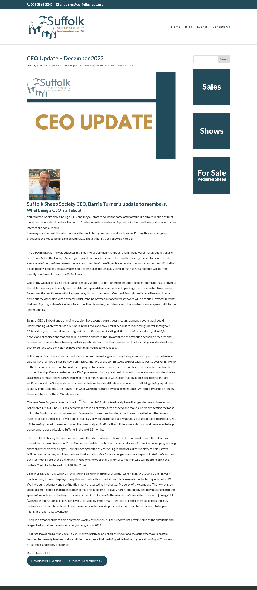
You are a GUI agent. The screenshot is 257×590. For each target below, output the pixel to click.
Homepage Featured (95, 65)
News (111, 65)
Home (175, 26)
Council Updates (71, 65)
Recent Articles (125, 65)
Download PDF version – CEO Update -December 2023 (67, 561)
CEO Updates (52, 65)
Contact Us (221, 26)
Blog (188, 26)
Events (202, 26)
